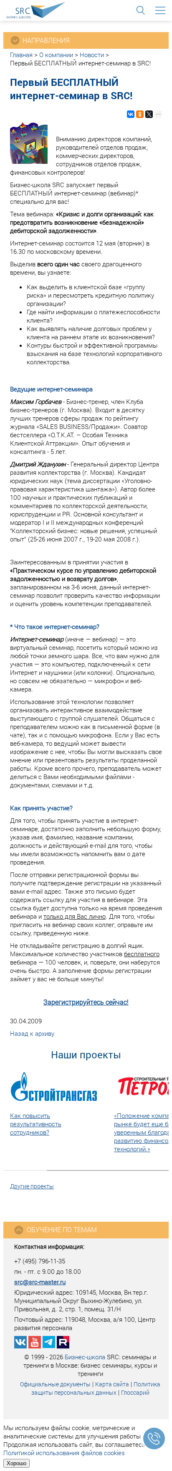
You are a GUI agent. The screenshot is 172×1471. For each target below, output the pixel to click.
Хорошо (16, 1463)
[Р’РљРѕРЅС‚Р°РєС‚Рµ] (130, 114)
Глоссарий (135, 1392)
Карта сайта (112, 1384)
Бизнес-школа (85, 1357)
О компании (56, 54)
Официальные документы (55, 1384)
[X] (149, 114)
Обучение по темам (62, 1229)
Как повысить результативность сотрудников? (35, 1123)
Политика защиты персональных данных (96, 1388)
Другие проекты (32, 1186)
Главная (21, 54)
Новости (92, 54)
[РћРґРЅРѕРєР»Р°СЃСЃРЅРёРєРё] (140, 114)
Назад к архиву (32, 1033)
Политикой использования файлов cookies (64, 1452)
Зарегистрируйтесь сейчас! (86, 1001)
